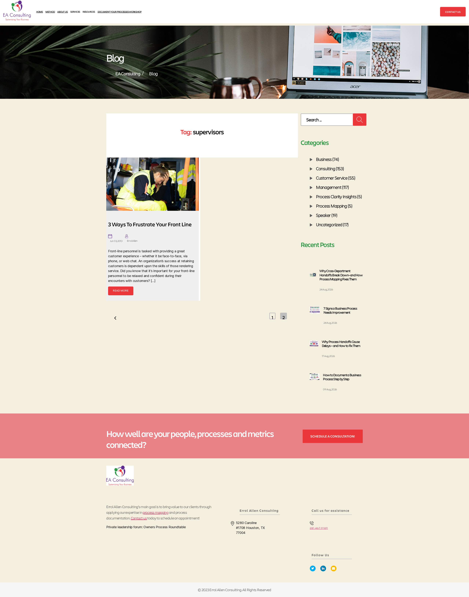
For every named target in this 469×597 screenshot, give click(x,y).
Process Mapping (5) (334, 206)
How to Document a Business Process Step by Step (342, 377)
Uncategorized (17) (332, 224)
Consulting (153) (330, 168)
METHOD (50, 11)
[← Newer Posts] (115, 321)
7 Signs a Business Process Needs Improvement (340, 310)
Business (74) (327, 159)
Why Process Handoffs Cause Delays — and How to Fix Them (341, 343)
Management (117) (332, 187)
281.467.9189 (319, 528)
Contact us (453, 12)
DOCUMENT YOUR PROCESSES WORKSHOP (120, 11)
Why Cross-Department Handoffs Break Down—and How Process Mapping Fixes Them (341, 275)
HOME (39, 11)
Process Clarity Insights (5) (339, 196)
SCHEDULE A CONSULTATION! (332, 436)
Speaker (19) (326, 215)
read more (121, 290)
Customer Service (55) (335, 178)
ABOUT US (62, 11)
